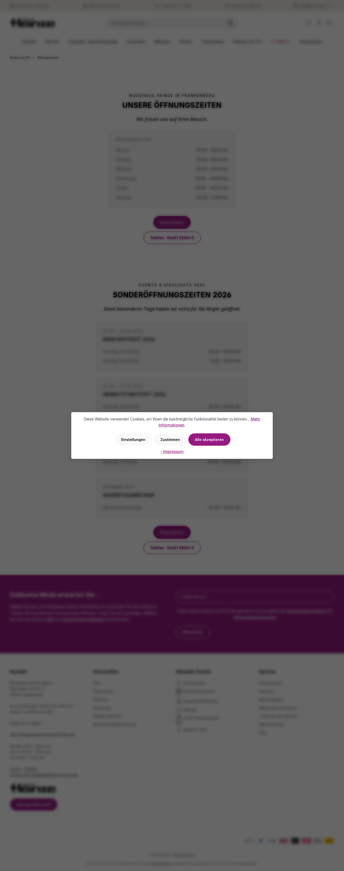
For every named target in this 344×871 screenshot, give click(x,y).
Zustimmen (170, 439)
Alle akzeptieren (209, 439)
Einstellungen (133, 439)
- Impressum (172, 451)
